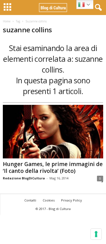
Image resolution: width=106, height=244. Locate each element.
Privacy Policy (71, 200)
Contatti (30, 200)
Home (6, 21)
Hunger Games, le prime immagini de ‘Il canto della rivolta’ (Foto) (53, 167)
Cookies (49, 200)
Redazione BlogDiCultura (24, 178)
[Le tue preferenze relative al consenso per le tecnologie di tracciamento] (96, 234)
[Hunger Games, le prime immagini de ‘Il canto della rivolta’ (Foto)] (53, 131)
